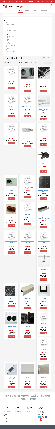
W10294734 (27, 326)
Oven (5, 417)
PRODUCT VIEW (45, 57)
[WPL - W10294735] (27, 290)
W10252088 (43, 135)
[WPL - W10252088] (43, 128)
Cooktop (5, 418)
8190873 (43, 163)
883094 (11, 190)
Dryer (16, 408)
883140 (43, 242)
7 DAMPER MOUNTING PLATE (43, 110)
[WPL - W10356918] (27, 99)
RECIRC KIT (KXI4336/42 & (27, 188)
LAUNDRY (35, 10)
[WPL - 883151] (11, 290)
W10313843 (43, 298)
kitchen (11, 15)
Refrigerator (6, 414)
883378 (11, 135)
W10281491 (43, 377)
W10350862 (27, 242)
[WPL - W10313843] (44, 290)
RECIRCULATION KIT (27, 106)
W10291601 (43, 323)
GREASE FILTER (11, 78)
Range (5, 408)
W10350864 (27, 377)
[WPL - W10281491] (44, 369)
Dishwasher (6, 410)
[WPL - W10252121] (44, 261)
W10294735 (27, 298)
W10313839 (27, 214)
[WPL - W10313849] (11, 236)
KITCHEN (27, 10)
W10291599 (43, 349)
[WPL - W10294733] (27, 72)
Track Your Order (41, 412)
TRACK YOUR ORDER (47, 1)
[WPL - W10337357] (44, 209)
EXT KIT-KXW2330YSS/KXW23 (43, 218)
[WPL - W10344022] (27, 180)
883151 (11, 298)
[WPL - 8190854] (11, 209)
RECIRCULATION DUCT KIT (27, 81)
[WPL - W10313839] (27, 207)
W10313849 (11, 242)
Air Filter (28, 410)
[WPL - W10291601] (43, 316)
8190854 (11, 217)
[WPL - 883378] (11, 128)
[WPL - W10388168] (44, 101)
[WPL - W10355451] (11, 369)
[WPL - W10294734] (27, 318)
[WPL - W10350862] (27, 236)
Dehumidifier (29, 411)
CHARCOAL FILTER (43, 81)
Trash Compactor (7, 411)
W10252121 (43, 269)
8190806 (27, 138)
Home (5, 15)
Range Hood (6, 421)
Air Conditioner (29, 408)
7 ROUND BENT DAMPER (11, 378)
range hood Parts (19, 15)
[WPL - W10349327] (11, 99)
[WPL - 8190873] (44, 155)
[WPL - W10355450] (44, 72)
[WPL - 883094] (11, 182)
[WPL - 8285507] (44, 182)
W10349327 (11, 106)
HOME (20, 10)
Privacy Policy (40, 411)
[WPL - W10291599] (43, 342)
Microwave (6, 415)
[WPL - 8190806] (27, 129)
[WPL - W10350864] (27, 369)
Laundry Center (18, 411)
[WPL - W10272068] (11, 318)
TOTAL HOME (44, 10)
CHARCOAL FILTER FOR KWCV (44, 191)
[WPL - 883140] (43, 236)
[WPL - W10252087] (11, 71)
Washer (16, 410)
